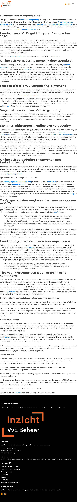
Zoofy (71, 194)
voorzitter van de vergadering (61, 135)
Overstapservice (6, 472)
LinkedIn (18, 393)
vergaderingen (17, 184)
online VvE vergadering (29, 20)
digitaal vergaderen (14, 174)
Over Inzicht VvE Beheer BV (10, 469)
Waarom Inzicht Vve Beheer (10, 467)
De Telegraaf (30, 248)
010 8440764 (11, 457)
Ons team (4, 474)
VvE (10, 24)
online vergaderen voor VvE (25, 29)
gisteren (8, 337)
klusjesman (11, 292)
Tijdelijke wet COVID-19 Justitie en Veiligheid (54, 24)
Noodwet (5, 106)
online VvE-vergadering (29, 95)
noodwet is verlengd (17, 56)
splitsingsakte (26, 69)
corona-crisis (50, 182)
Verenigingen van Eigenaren (15, 182)
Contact (3, 477)
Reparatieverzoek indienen (10, 482)
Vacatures (4, 480)
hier (54, 56)
